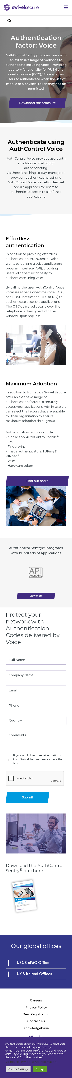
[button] (66, 7)
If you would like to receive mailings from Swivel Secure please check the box (38, 759)
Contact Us (36, 1021)
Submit (27, 797)
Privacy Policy (36, 1007)
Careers (36, 1000)
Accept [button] (40, 1069)
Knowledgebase (36, 1028)
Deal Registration (36, 1014)
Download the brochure (37, 103)
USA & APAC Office (33, 963)
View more (36, 595)
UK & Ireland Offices (34, 974)
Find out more (37, 481)
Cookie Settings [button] (18, 1069)
